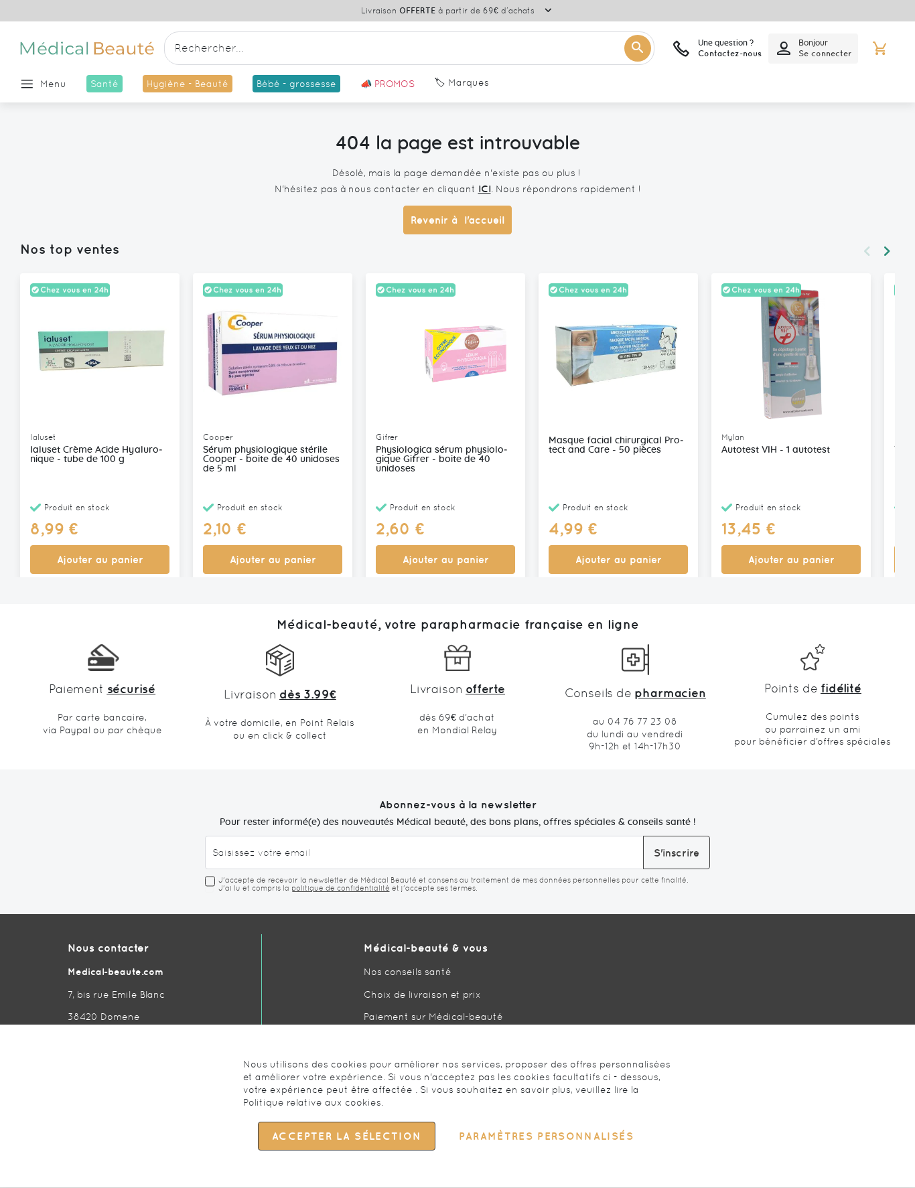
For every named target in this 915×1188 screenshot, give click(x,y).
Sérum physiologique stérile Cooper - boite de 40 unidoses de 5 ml (271, 459)
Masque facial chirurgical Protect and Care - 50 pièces (616, 445)
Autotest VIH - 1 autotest (775, 450)
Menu (53, 83)
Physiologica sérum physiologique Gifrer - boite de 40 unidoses (442, 459)
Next (887, 251)
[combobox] (409, 48)
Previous (867, 251)
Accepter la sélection (346, 1136)
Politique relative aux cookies (312, 1102)
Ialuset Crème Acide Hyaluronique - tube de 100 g (96, 454)
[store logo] (87, 48)
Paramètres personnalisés (546, 1136)
